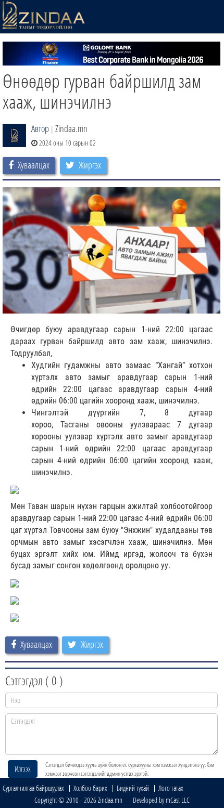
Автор (40, 128)
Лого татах (170, 788)
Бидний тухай (133, 788)
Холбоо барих (90, 788)
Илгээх (23, 769)
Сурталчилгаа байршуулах (33, 788)
